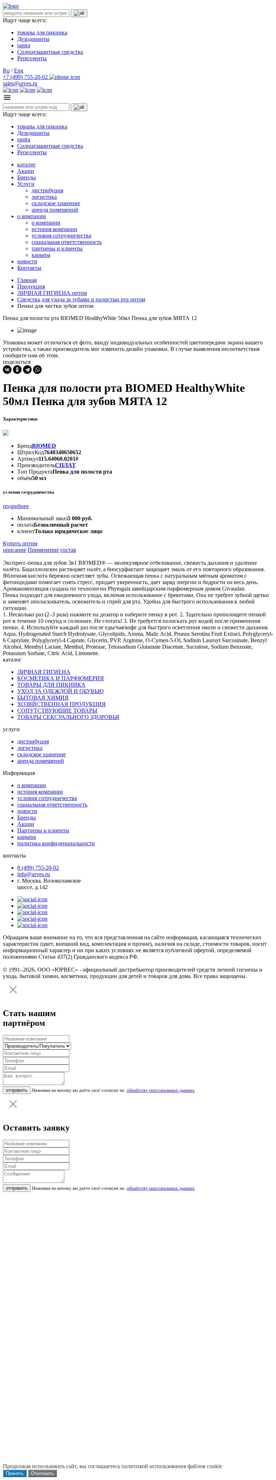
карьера (41, 255)
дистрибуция (47, 190)
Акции (25, 171)
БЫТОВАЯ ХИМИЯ (43, 698)
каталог (26, 164)
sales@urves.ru (20, 83)
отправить (17, 1090)
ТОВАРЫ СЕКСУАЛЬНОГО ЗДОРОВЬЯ (68, 717)
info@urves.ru (33, 874)
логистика (44, 197)
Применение (43, 550)
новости (27, 261)
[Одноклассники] (17, 369)
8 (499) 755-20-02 (38, 868)
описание (14, 550)
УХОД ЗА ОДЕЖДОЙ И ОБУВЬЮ (60, 691)
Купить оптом (20, 543)
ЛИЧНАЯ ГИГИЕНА (43, 672)
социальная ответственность (67, 242)
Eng (18, 70)
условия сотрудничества (61, 235)
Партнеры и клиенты (43, 830)
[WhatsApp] (37, 369)
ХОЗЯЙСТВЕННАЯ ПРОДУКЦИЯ (61, 704)
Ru (6, 70)
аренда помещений (55, 210)
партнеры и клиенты (57, 248)
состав (68, 550)
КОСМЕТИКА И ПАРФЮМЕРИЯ (60, 678)
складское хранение (56, 203)
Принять (15, 1473)
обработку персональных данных (160, 1090)
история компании (54, 229)
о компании (31, 216)
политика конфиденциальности (56, 843)
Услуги (25, 184)
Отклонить (42, 1473)
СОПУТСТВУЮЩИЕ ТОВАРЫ (57, 711)
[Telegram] (27, 369)
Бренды (26, 177)
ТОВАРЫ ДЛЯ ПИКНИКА (51, 685)
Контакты (29, 268)
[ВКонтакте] (7, 369)
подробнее (16, 506)
